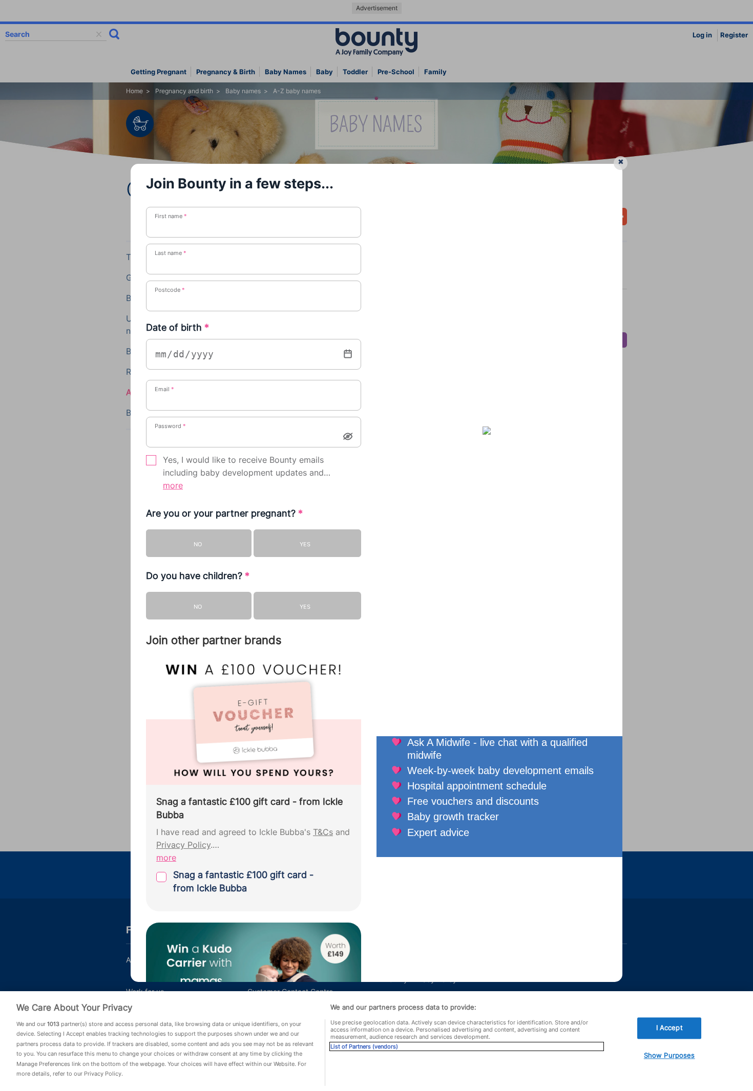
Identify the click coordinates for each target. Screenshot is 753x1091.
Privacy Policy (183, 845)
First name (171, 216)
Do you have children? (197, 575)
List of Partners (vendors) (364, 1046)
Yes (305, 544)
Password (170, 426)
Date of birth (177, 327)
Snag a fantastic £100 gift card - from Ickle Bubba (243, 881)
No (198, 544)
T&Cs (323, 832)
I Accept (669, 1028)
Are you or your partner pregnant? (224, 513)
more (173, 485)
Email (164, 389)
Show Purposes (669, 1055)
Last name (170, 252)
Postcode (170, 289)
